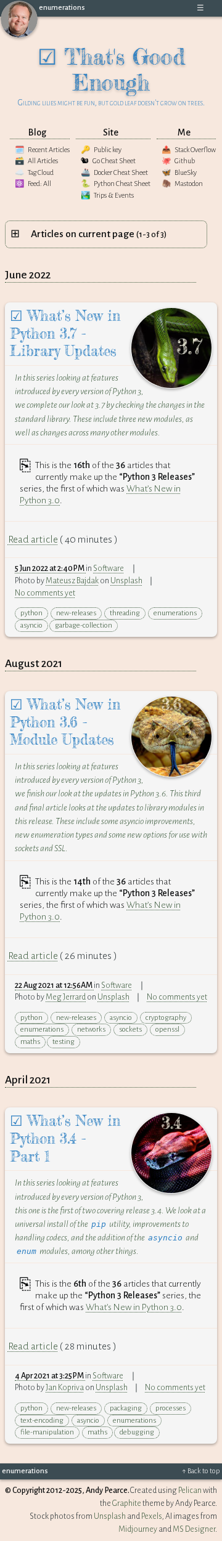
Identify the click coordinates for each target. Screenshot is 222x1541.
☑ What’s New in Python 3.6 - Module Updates (65, 722)
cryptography (166, 1018)
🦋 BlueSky (179, 172)
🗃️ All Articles (36, 160)
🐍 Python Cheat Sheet (115, 183)
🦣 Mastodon (182, 183)
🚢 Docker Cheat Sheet (114, 172)
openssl (167, 1029)
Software (108, 568)
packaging (126, 1408)
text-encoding (42, 1421)
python (31, 613)
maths (30, 1042)
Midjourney (137, 1529)
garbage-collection (83, 625)
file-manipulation (47, 1432)
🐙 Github (178, 160)
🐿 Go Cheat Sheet (108, 160)
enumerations (62, 8)
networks (91, 1029)
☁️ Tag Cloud (34, 172)
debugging (137, 1432)
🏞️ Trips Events (107, 195)
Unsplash (126, 580)
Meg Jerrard (66, 997)
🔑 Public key (101, 149)
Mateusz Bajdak (72, 580)
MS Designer (194, 1529)
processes (170, 1408)
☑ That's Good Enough (111, 75)
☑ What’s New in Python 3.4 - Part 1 (65, 1138)
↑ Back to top (201, 1471)
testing (63, 1042)
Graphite (126, 1503)
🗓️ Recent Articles (42, 149)
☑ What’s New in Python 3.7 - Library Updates (65, 333)
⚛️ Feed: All (33, 183)
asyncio (31, 625)
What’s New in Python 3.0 (134, 1307)
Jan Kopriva (65, 1387)
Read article (33, 539)
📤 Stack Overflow (189, 149)
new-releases (76, 613)
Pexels (151, 1516)
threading (125, 613)
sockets (130, 1029)
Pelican (190, 1490)
